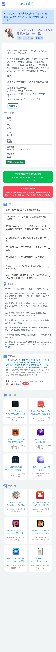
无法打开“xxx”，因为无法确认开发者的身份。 (25, 258)
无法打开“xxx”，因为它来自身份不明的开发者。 (26, 239)
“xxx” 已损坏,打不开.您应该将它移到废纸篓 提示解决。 (27, 363)
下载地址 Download (15, 162)
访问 (9, 156)
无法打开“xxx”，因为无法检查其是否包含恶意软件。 (26, 248)
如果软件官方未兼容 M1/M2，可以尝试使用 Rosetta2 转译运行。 (27, 367)
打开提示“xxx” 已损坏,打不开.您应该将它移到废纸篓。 (26, 218)
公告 (8, 19)
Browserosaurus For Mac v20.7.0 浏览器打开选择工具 (15, 470)
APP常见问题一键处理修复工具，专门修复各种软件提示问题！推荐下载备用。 (26, 276)
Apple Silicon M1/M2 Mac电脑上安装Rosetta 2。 (23, 267)
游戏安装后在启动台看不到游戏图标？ (23, 209)
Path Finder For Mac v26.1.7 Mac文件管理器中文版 (16, 561)
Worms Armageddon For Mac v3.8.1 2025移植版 (40, 533)
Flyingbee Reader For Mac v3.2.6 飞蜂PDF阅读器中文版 (40, 505)
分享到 (12, 106)
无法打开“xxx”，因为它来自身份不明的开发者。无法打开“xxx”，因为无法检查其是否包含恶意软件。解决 (27, 361)
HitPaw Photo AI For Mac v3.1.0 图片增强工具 (15, 533)
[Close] (51, 13)
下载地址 (39, 38)
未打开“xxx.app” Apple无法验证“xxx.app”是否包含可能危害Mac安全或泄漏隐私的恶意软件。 (26, 229)
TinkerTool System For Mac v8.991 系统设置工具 (41, 414)
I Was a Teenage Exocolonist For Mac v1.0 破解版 (16, 505)
